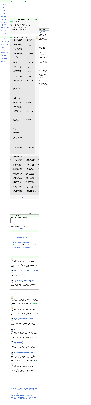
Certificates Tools (4, 15)
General (36, 388)
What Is (26, 393)
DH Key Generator (4, 10)
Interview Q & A (3, 55)
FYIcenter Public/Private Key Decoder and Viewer (21, 242)
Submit (21, 228)
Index (24, 395)
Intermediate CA (29, 389)
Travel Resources (4, 59)
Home (11, 17)
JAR (25, 397)
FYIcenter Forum (4, 64)
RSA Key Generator (4, 7)
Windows (30, 393)
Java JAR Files (3, 46)
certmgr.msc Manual (4, 33)
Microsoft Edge (3, 19)
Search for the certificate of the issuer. (17, 197)
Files (30, 397)
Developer (15, 397)
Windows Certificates (5, 22)
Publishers (16, 17)
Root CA (12, 393)
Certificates (33, 397)
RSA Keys (16, 393)
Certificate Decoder (4, 4)
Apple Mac (16, 388)
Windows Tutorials (4, 44)
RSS (27, 395)
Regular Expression (4, 52)
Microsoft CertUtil (4, 24)
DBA (19, 397)
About (16, 395)
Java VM (34, 389)
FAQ (29, 398)
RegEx (11, 398)
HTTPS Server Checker (5, 2)
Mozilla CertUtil (4, 25)
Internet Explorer (4, 21)
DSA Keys (25, 388)
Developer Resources (5, 41)
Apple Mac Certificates (5, 27)
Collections (20, 395)
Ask (31, 395)
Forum (32, 398)
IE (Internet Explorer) (21, 389)
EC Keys (29, 388)
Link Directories (4, 53)
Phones (23, 398)
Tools (20, 393)
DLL (27, 397)
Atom (29, 395)
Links (15, 398)
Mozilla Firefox (3, 18)
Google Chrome (4, 16)
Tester (11, 397)
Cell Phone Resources (5, 58)
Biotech (20, 398)
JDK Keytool (13, 390)
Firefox (32, 388)
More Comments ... (14, 254)
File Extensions (4, 49)
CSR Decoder (3, 13)
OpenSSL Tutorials (4, 28)
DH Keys (20, 388)
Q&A (17, 398)
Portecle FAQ (3, 30)
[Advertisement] (5, 79)
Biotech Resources (4, 56)
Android (12, 388)
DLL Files (2, 47)
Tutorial (23, 393)
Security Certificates (4, 50)
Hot (14, 395)
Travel (27, 398)
